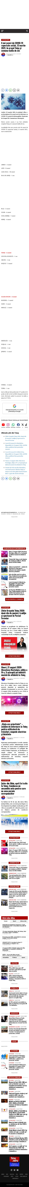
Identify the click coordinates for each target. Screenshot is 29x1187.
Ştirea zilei (23, 921)
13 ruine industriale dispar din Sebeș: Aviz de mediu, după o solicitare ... (14, 932)
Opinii (23, 957)
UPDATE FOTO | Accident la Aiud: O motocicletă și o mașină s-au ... (12, 943)
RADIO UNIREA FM (23, 1176)
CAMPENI (21, 1174)
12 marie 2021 (22, 512)
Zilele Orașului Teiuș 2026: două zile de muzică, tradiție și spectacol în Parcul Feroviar (15, 438)
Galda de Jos (16, 514)
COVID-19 (9, 514)
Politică (14, 957)
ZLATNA (16, 1176)
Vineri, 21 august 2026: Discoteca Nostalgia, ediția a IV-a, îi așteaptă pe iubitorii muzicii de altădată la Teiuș (16, 463)
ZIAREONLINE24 (15, 1178)
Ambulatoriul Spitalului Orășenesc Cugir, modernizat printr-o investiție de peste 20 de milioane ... (14, 926)
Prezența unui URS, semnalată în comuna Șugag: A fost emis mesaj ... (14, 937)
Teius (23, 514)
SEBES (12, 1176)
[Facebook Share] (2, 90)
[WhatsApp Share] (10, 90)
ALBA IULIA (12, 1174)
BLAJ (17, 1174)
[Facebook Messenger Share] (6, 90)
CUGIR (26, 1174)
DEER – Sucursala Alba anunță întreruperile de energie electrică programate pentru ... (11, 956)
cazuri (4, 514)
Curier (5, 921)
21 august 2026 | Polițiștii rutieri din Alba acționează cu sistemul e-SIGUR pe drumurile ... (13, 949)
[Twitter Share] (14, 90)
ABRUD (2, 1174)
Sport (14, 921)
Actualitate (6, 957)
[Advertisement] (14, 14)
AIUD (7, 1174)
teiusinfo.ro (10, 55)
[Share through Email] (18, 90)
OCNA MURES (6, 1176)
